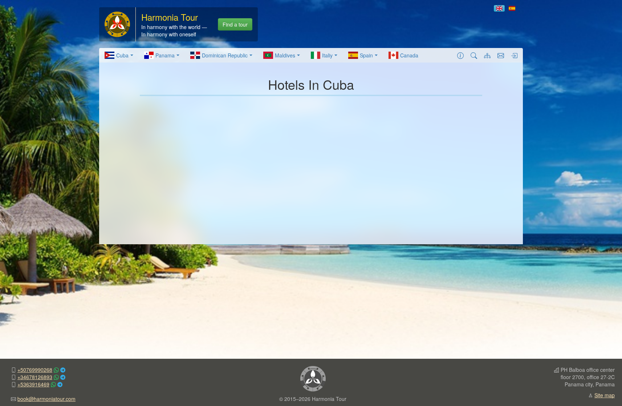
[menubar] (261, 55)
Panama (165, 55)
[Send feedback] (500, 55)
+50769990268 (34, 369)
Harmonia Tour (169, 17)
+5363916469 (33, 384)
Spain (366, 55)
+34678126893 (34, 377)
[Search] (474, 55)
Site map (604, 395)
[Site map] (487, 55)
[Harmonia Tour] (117, 23)
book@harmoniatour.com (46, 398)
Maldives (285, 55)
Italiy (327, 55)
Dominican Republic (225, 55)
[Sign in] (514, 55)
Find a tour (235, 24)
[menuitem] (119, 55)
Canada (409, 55)
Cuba (122, 55)
